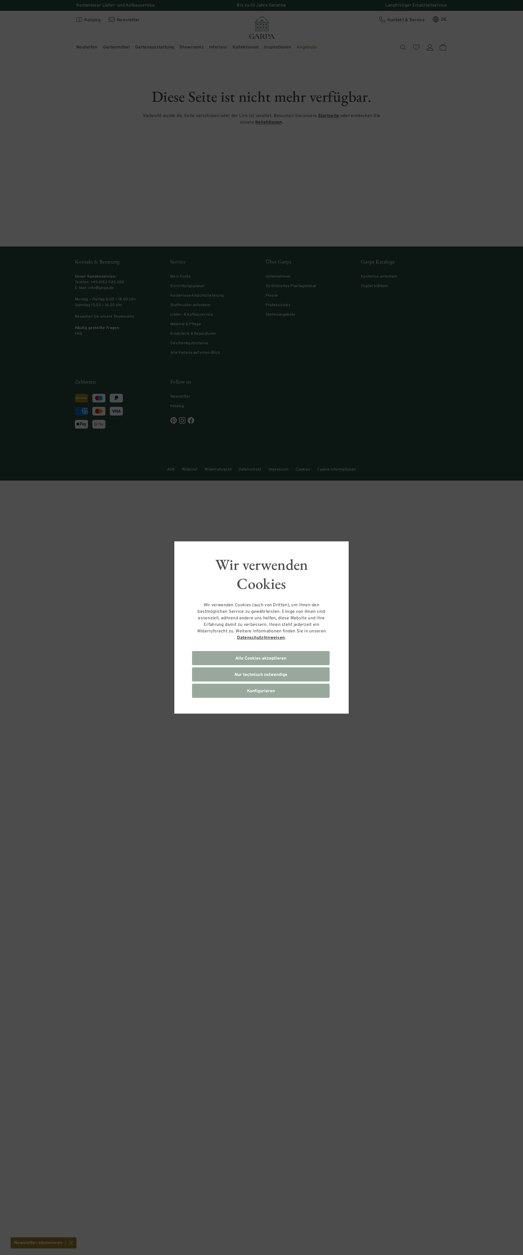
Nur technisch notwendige (261, 675)
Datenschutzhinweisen (261, 638)
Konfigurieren (261, 691)
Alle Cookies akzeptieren (260, 658)
